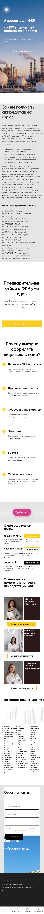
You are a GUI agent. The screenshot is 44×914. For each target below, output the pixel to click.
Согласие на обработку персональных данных (17, 887)
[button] (22, 51)
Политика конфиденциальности (12, 884)
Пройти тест (22, 512)
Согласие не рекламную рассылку (13, 891)
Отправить (14, 837)
